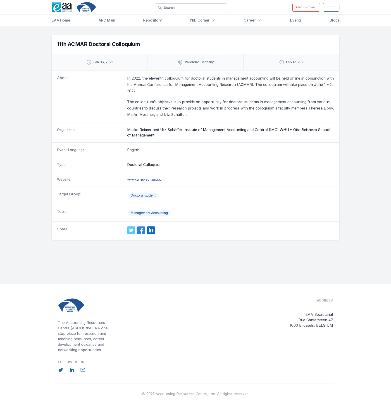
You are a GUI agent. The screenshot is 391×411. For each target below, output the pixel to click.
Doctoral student (143, 195)
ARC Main (106, 20)
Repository (152, 20)
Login (331, 7)
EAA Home (61, 20)
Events (296, 20)
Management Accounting (149, 213)
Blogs (334, 20)
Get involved (306, 7)
